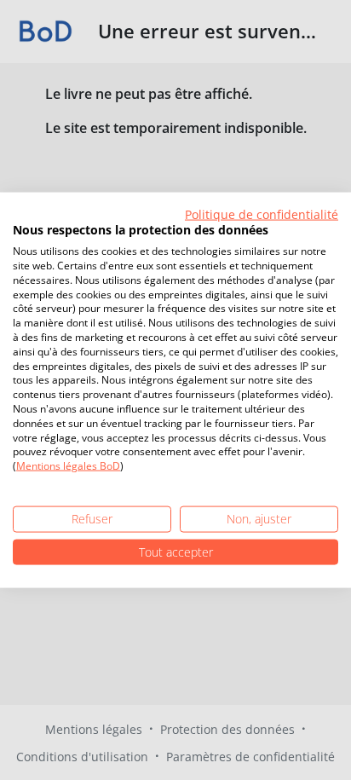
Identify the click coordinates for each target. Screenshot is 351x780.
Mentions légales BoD (68, 466)
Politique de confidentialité (261, 213)
